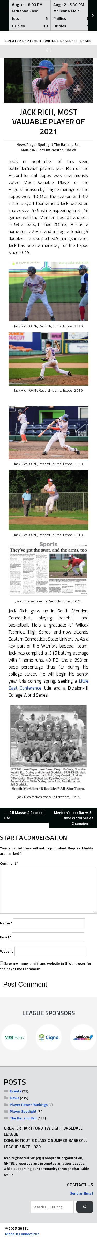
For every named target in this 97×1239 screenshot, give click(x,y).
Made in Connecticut (22, 1233)
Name (6, 923)
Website (7, 951)
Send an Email (81, 1193)
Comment (9, 863)
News (21, 144)
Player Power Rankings (29, 1104)
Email (5, 937)
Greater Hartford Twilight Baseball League (48, 41)
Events (15, 1091)
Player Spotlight (39, 144)
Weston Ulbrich (63, 150)
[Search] (84, 1207)
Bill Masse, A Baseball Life (24, 815)
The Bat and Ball (67, 144)
